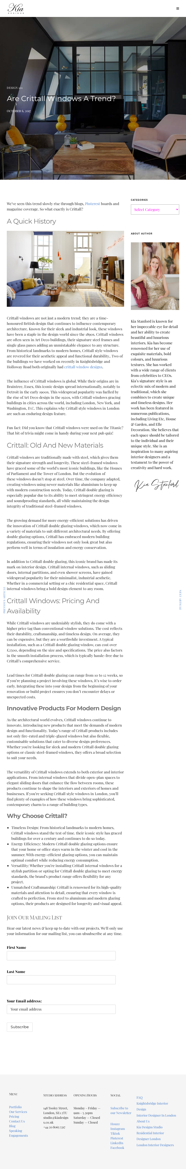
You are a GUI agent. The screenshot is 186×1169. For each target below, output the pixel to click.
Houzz (115, 1124)
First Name (16, 947)
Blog (12, 1126)
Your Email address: (24, 1001)
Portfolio (15, 1107)
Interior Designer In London (156, 1115)
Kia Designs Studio (150, 1127)
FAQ (139, 1097)
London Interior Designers (155, 1145)
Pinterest (92, 203)
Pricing (14, 1116)
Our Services (18, 1112)
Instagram (117, 1128)
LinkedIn (116, 1143)
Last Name (16, 971)
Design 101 (15, 88)
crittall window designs (83, 366)
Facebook (117, 1147)
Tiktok (115, 1133)
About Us (143, 1121)
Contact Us (17, 1121)
